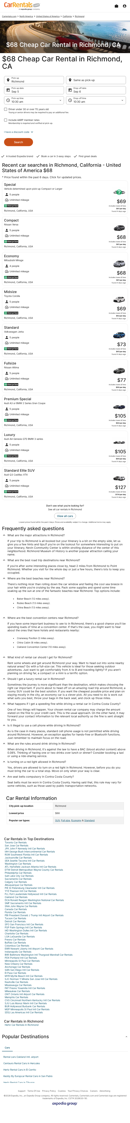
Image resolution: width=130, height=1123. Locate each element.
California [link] (67, 16)
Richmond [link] (79, 16)
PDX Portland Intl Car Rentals (21, 957)
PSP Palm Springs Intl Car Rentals (23, 927)
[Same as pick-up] (96, 80)
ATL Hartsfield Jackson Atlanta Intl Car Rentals (30, 866)
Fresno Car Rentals (15, 939)
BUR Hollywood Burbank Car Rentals (25, 1006)
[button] (65, 132)
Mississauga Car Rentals (18, 985)
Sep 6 (77, 91)
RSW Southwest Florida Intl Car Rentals (26, 854)
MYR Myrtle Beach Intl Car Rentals (23, 975)
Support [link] (21, 1091)
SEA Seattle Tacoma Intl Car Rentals (25, 860)
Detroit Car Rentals (15, 921)
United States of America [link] (48, 16)
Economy (76, 820)
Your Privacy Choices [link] (78, 1091)
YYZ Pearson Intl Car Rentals (20, 891)
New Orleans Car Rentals (18, 963)
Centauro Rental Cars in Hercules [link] (21, 1063)
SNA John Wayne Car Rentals (21, 906)
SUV (57, 820)
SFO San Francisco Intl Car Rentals (24, 924)
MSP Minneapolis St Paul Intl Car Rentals (27, 1009)
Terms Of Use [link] (33, 1091)
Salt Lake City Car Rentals (19, 875)
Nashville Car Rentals (16, 982)
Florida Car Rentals (15, 912)
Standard (89, 820)
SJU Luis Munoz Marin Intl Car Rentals (26, 1003)
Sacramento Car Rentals (18, 878)
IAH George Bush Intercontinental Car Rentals (30, 851)
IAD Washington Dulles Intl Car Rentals (26, 930)
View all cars (65, 516)
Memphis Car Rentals (16, 997)
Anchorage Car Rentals (17, 966)
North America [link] (26, 16)
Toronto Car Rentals (16, 842)
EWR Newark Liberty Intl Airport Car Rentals (29, 948)
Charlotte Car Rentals (16, 933)
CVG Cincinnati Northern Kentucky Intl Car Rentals (32, 1000)
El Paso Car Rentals (15, 972)
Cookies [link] (62, 1091)
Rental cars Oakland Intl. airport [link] (20, 1056)
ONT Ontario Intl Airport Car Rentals (24, 994)
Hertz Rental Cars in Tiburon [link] (19, 1082)
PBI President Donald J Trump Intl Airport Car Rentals (34, 915)
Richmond (18, 81)
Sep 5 (15, 91)
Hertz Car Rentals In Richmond (22, 1024)
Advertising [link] (105, 1091)
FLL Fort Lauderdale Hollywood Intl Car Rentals (31, 894)
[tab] (7, 1047)
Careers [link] (94, 1091)
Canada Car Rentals (16, 909)
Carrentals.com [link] (9, 16)
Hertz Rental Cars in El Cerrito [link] (19, 1069)
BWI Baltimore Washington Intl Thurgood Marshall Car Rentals (38, 954)
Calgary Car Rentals (16, 881)
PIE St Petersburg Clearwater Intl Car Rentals (30, 887)
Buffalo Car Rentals (15, 942)
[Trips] (116, 6)
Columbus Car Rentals (17, 945)
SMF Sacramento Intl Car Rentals (23, 903)
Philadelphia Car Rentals (18, 872)
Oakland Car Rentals (16, 897)
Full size (65, 820)
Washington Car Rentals (18, 863)
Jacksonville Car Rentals (18, 857)
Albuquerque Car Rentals (18, 884)
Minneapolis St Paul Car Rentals (22, 960)
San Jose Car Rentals (16, 845)
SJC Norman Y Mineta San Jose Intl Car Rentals (31, 979)
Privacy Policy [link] (49, 1091)
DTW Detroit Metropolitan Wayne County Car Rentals (34, 869)
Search (18, 142)
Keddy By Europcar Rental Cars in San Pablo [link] (27, 1076)
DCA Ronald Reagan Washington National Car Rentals (34, 900)
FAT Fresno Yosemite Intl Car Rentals (25, 988)
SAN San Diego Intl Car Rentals (22, 969)
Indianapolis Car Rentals (18, 951)
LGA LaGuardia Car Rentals (20, 936)
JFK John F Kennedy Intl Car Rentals (25, 848)
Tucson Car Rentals (15, 918)
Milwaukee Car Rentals (17, 991)
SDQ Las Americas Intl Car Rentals (24, 1012)
